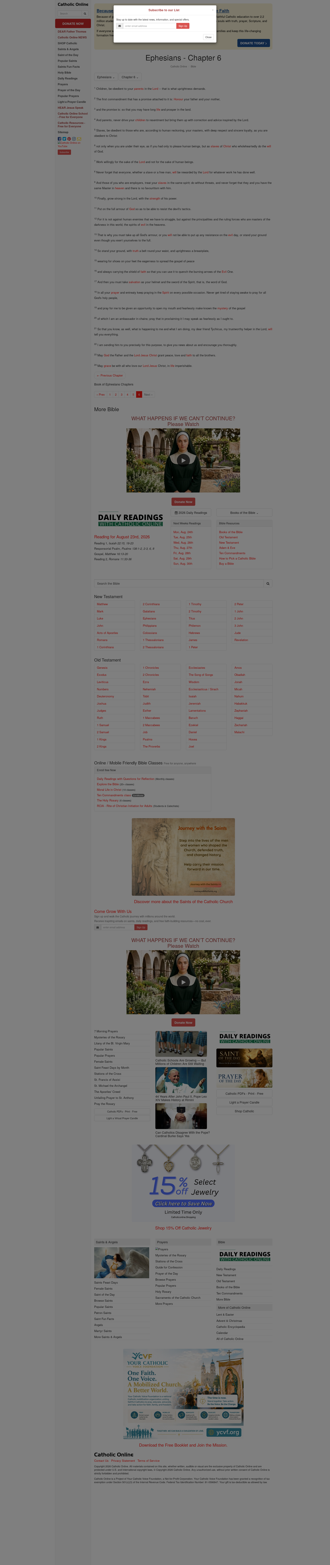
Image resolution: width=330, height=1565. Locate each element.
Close (208, 37)
